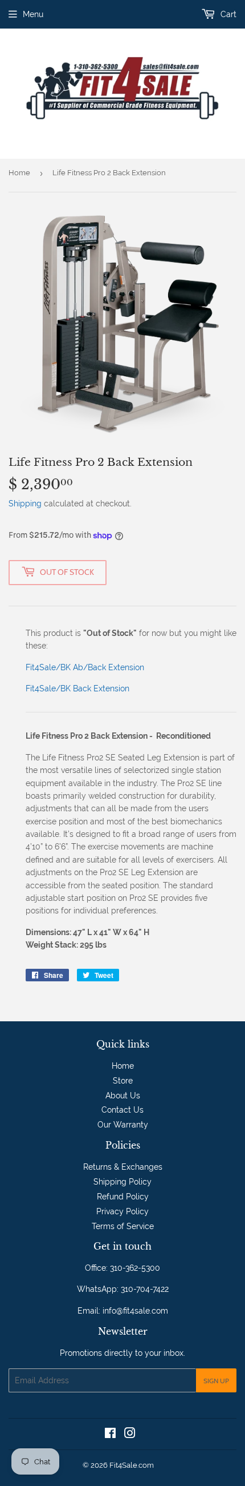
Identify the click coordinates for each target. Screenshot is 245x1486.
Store (123, 1080)
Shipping (25, 503)
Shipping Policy (122, 1181)
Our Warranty (122, 1124)
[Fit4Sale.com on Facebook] (110, 1434)
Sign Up (216, 1380)
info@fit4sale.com (135, 1310)
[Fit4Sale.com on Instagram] (130, 1434)
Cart (227, 14)
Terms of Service (123, 1226)
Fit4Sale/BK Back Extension (77, 688)
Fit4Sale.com (131, 1465)
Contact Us (122, 1109)
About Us (122, 1095)
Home (19, 172)
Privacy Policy (122, 1211)
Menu (33, 14)
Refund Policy (123, 1196)
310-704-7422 (145, 1289)
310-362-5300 (135, 1267)
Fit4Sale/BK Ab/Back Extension (85, 667)
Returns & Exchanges (122, 1166)
